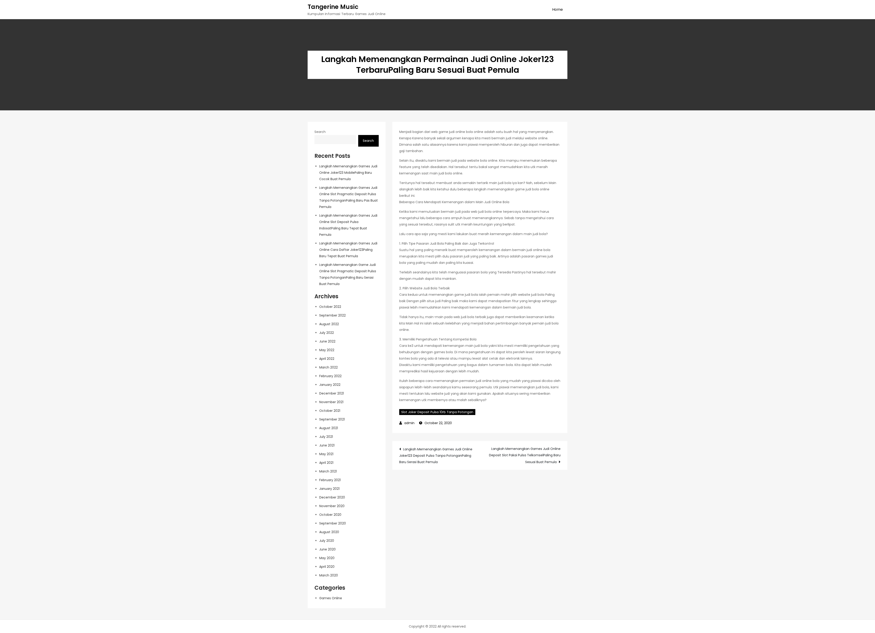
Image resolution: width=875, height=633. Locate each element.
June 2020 (327, 549)
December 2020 (332, 497)
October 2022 (330, 306)
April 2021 (326, 462)
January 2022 (329, 384)
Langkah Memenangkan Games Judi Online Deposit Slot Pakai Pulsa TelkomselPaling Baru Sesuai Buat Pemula (525, 455)
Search (320, 132)
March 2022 (328, 367)
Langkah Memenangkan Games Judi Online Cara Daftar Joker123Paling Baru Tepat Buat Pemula (348, 249)
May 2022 (326, 350)
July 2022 (326, 332)
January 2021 (329, 488)
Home (557, 9)
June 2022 (327, 341)
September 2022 (332, 315)
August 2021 (328, 428)
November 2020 (332, 506)
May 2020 (327, 558)
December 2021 (331, 393)
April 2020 (327, 566)
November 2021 (331, 402)
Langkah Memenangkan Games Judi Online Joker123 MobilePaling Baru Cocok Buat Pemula (348, 172)
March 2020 (328, 575)
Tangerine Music (333, 7)
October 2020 (330, 514)
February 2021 (330, 480)
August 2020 (329, 532)
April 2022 (326, 358)
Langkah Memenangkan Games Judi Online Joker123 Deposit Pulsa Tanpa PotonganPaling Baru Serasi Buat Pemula (435, 455)
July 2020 (326, 540)
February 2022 (330, 376)
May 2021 (326, 454)
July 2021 (326, 436)
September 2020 (332, 523)
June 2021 (327, 445)
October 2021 (329, 410)
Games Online (330, 598)
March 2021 (328, 471)
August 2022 (329, 324)
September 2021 (332, 419)
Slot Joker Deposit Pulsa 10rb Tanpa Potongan (437, 412)
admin (409, 423)
